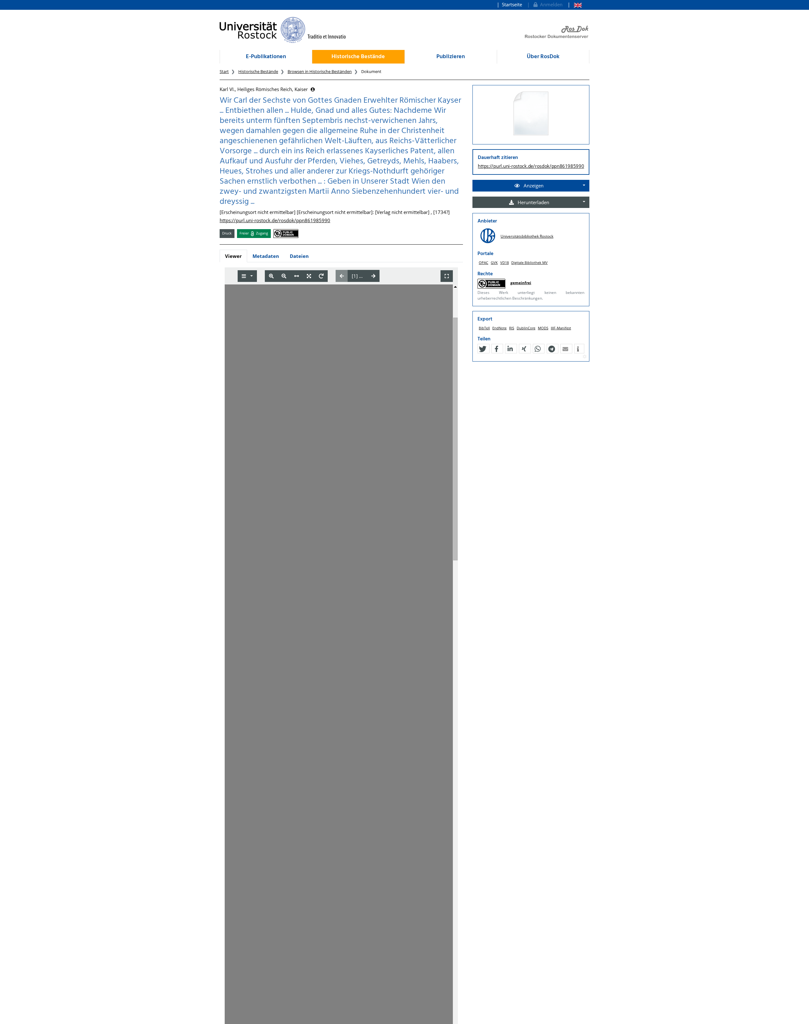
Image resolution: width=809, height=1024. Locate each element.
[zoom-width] (296, 276)
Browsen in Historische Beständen (320, 71)
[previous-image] (342, 276)
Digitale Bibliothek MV (529, 262)
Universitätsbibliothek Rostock (527, 236)
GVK (494, 262)
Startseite (512, 4)
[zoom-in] (271, 276)
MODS (543, 328)
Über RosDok (543, 56)
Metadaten (265, 256)
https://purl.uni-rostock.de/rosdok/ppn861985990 (275, 220)
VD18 (504, 262)
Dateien (299, 256)
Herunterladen (532, 202)
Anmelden (550, 4)
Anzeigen (533, 185)
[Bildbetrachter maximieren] (447, 276)
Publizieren (450, 56)
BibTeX (484, 328)
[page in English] (574, 4)
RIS (511, 328)
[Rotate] (321, 276)
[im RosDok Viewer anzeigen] (531, 113)
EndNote (499, 328)
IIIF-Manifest (561, 328)
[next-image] (373, 276)
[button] (482, 349)
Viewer (233, 256)
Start (224, 71)
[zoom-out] (283, 276)
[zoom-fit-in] (309, 276)
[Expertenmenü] (584, 357)
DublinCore (526, 328)
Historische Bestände (358, 56)
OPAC (483, 262)
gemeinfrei (520, 282)
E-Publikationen (266, 56)
